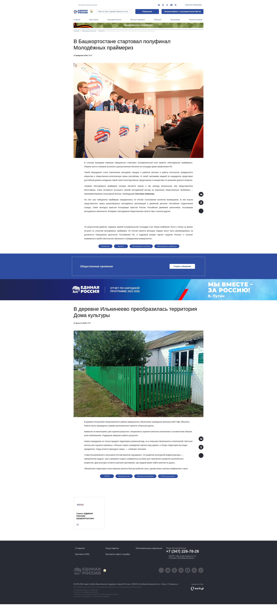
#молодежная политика (141, 246)
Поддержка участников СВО (138, 25)
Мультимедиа (175, 19)
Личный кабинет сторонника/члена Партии (182, 11)
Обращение (147, 11)
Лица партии (93, 19)
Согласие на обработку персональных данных (92, 596)
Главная (76, 31)
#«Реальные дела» (168, 476)
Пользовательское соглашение (86, 590)
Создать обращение (182, 266)
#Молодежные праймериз (167, 246)
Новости (102, 31)
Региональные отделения (149, 548)
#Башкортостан (124, 476)
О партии (77, 19)
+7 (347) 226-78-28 (182, 551)
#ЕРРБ (106, 476)
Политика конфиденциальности (86, 592)
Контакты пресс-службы (117, 554)
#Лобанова (105, 246)
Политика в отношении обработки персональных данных (96, 594)
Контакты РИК (82, 554)
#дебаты (121, 246)
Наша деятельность (114, 19)
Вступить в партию (195, 19)
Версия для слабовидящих (193, 5)
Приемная (157, 19)
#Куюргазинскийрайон (145, 476)
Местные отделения (137, 19)
